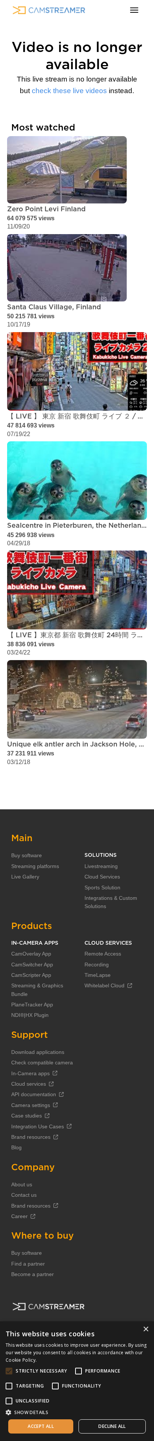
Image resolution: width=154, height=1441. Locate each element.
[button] (77, 1412)
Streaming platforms (35, 866)
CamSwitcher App (32, 965)
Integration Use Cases (37, 1126)
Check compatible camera (42, 1063)
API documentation (33, 1094)
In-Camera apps (30, 1073)
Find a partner (28, 1264)
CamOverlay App (31, 954)
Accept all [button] (41, 1426)
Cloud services (28, 1084)
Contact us (24, 1195)
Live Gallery (25, 877)
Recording (96, 965)
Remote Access (102, 954)
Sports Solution (102, 887)
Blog (16, 1147)
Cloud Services (102, 877)
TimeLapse (97, 975)
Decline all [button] (112, 1426)
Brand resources (30, 1137)
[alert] (77, 1381)
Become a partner (32, 1274)
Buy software (26, 855)
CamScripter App (31, 975)
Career (19, 1216)
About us (21, 1184)
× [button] (145, 1329)
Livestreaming (101, 866)
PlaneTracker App (32, 1005)
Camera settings (30, 1105)
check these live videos (69, 91)
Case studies (26, 1116)
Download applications (37, 1052)
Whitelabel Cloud (104, 985)
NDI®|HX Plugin (30, 1015)
